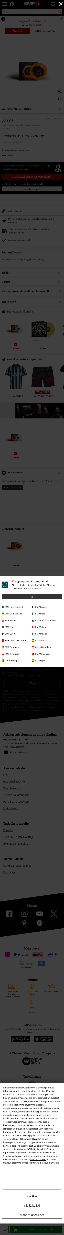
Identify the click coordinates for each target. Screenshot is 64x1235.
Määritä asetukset (32, 1215)
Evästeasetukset (38, 1159)
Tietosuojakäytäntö (49, 1162)
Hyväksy (32, 1196)
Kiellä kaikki (32, 1205)
